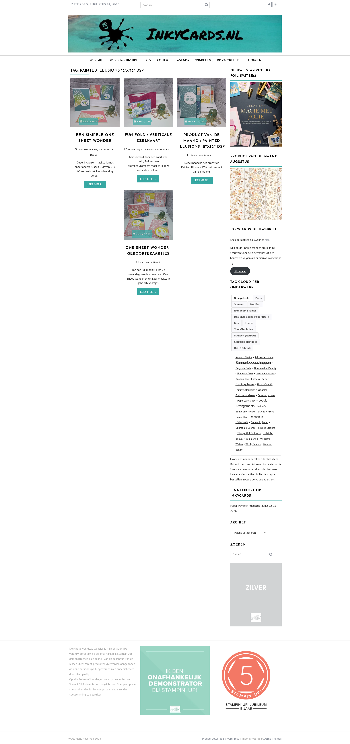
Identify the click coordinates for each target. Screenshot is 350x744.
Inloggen (254, 60)
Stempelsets (241, 298)
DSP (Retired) (242, 347)
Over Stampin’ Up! (122, 60)
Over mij (95, 60)
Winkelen (203, 60)
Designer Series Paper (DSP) (251, 316)
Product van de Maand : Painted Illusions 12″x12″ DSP (201, 141)
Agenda (183, 60)
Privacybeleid (228, 60)
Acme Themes (273, 738)
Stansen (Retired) (245, 335)
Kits (236, 323)
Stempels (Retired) (245, 341)
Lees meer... (95, 184)
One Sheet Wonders (87, 149)
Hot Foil (255, 304)
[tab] (241, 298)
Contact (164, 60)
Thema (249, 323)
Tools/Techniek (243, 329)
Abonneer (240, 271)
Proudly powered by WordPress (220, 738)
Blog (147, 60)
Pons (258, 298)
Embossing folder (245, 310)
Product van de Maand (158, 149)
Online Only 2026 (137, 149)
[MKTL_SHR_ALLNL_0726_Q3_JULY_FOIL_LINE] (256, 145)
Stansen (239, 304)
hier (267, 239)
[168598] (256, 218)
